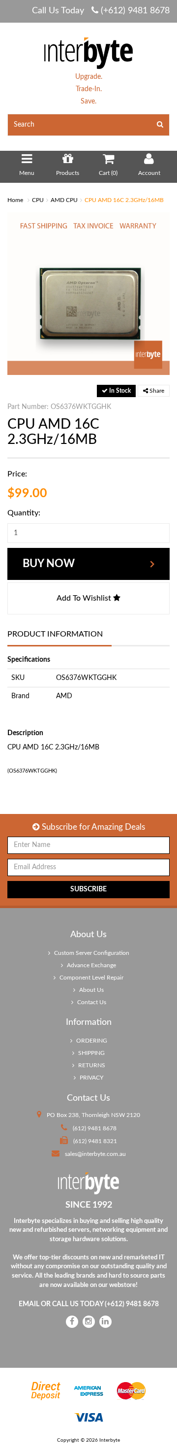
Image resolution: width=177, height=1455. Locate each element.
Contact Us (91, 1002)
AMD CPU (64, 200)
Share (156, 391)
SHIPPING (91, 1053)
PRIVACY (90, 1078)
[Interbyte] (88, 52)
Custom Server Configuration (91, 953)
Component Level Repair (90, 978)
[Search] (160, 125)
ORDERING (91, 1041)
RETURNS (91, 1065)
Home (15, 200)
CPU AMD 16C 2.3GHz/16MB (124, 200)
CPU (38, 200)
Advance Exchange (90, 965)
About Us (91, 990)
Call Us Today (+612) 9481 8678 (101, 10)
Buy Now (49, 563)
